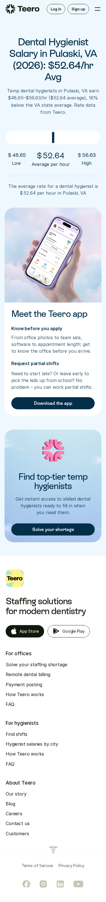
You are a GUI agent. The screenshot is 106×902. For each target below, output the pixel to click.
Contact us (17, 823)
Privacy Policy (71, 865)
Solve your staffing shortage (36, 664)
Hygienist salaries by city (32, 744)
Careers (14, 813)
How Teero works (25, 694)
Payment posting (24, 684)
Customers (17, 833)
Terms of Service (37, 865)
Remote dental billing (28, 674)
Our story (16, 794)
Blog (10, 804)
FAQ (10, 704)
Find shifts (16, 734)
